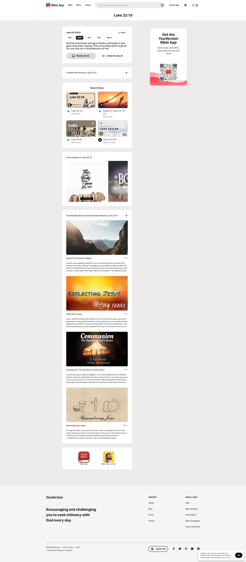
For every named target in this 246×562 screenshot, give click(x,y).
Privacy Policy (68, 547)
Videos (88, 5)
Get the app (174, 5)
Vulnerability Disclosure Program (59, 550)
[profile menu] (195, 5)
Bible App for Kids (109, 464)
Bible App (84, 464)
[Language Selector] (185, 5)
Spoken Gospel (109, 142)
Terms (77, 547)
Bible (70, 5)
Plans (78, 5)
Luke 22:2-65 (112, 139)
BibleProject (76, 114)
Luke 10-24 (79, 139)
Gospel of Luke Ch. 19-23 (114, 112)
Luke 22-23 (79, 110)
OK (239, 555)
